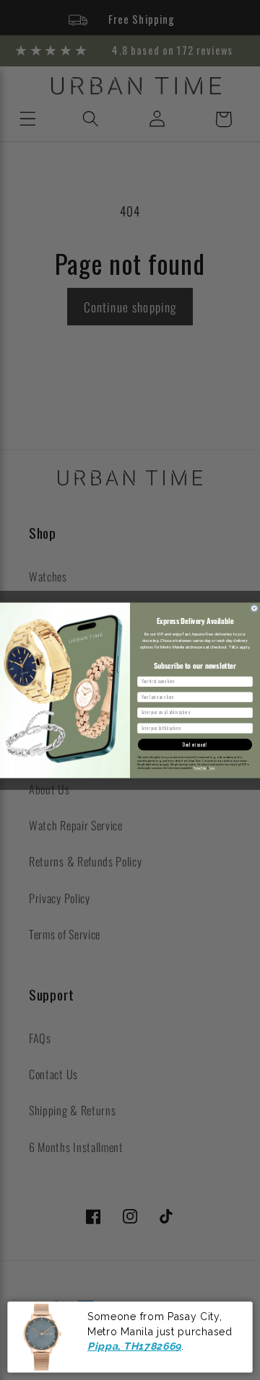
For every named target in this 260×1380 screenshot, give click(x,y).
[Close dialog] (254, 608)
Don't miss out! (195, 744)
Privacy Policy (200, 768)
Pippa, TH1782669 (134, 1346)
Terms (211, 768)
